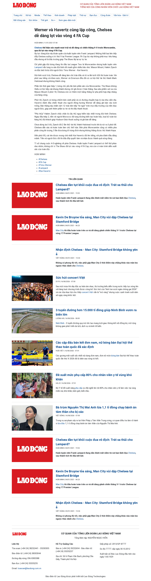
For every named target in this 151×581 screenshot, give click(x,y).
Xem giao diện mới (67, 20)
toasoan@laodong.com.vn (29, 568)
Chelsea (38, 47)
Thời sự (82, 15)
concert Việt (87, 292)
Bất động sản (19, 20)
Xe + (53, 20)
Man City (60, 230)
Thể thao (47, 15)
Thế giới (44, 20)
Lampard (38, 67)
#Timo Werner (45, 165)
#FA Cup (42, 162)
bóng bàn (115, 355)
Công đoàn (105, 15)
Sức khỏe (33, 20)
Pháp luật (72, 15)
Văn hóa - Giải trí (121, 15)
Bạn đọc (93, 15)
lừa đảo (61, 423)
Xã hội (28, 15)
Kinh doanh (59, 15)
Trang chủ (17, 15)
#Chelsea (43, 159)
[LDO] (32, 196)
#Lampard (43, 168)
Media (37, 15)
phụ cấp (78, 388)
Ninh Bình (60, 323)
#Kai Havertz (44, 171)
